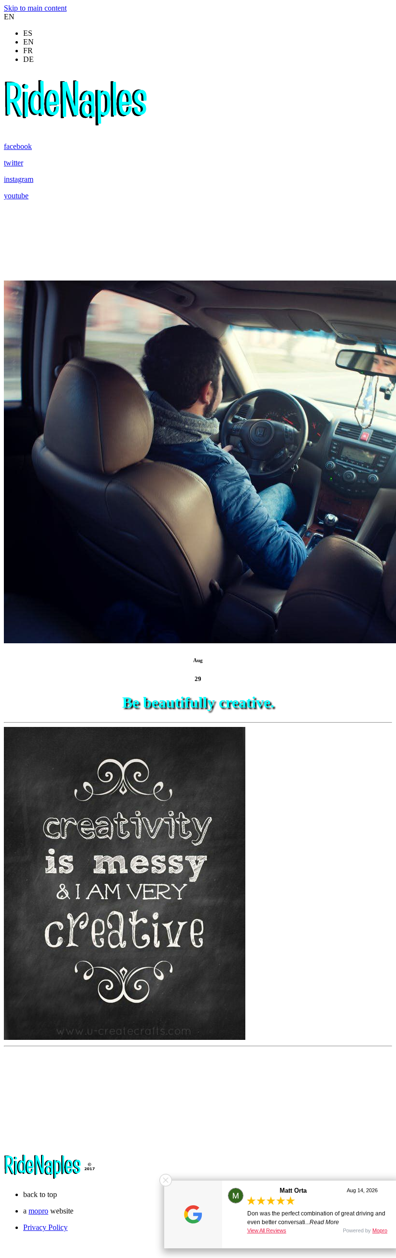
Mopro (379, 1230)
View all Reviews (266, 1230)
